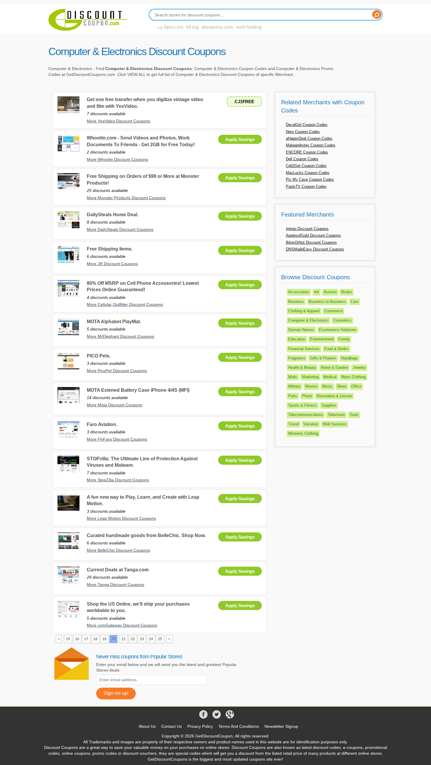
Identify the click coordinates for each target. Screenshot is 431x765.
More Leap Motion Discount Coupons (121, 518)
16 (77, 639)
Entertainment (322, 339)
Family (344, 339)
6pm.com (173, 27)
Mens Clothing (353, 377)
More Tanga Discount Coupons (115, 584)
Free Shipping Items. (110, 248)
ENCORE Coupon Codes (307, 152)
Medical (330, 377)
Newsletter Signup (281, 726)
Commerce (333, 311)
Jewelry (359, 367)
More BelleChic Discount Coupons (118, 550)
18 (95, 639)
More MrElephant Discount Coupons (120, 336)
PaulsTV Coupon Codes (306, 186)
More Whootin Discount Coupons (117, 159)
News (342, 386)
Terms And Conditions (238, 726)
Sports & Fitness (302, 405)
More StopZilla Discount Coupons (118, 480)
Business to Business (327, 301)
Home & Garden (334, 367)
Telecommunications (305, 415)
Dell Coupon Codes (302, 159)
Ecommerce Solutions (338, 330)
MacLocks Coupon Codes (308, 173)
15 (68, 639)
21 (124, 639)
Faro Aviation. (102, 424)
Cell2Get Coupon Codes (306, 165)
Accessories (298, 292)
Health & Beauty (302, 367)
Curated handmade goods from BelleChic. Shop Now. (146, 535)
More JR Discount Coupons (112, 263)
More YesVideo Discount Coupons (118, 121)
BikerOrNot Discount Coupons (311, 242)
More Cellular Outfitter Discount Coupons (125, 304)
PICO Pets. (99, 355)
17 (86, 639)
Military (294, 386)
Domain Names (301, 330)
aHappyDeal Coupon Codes (309, 138)
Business (296, 301)
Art (316, 292)
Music (327, 386)
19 (104, 639)
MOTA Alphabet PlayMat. (114, 321)
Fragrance (296, 358)
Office (356, 386)
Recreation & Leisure (334, 396)
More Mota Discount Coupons (114, 405)
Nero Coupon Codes (303, 132)
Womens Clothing (303, 433)
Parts (292, 396)
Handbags (349, 358)
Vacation (310, 424)
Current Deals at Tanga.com (118, 569)
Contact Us (171, 726)
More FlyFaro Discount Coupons (117, 439)
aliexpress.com (217, 27)
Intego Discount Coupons (307, 228)
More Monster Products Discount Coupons (126, 197)
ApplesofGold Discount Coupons (313, 235)
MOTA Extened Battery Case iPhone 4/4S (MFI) (138, 390)
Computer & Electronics (308, 320)
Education (296, 339)
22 (133, 639)
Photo (307, 396)
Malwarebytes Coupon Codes (310, 145)
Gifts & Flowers (323, 358)
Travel (293, 424)
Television (336, 415)
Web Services (335, 424)
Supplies (329, 405)
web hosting (249, 27)
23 (142, 639)
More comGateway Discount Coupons (122, 625)
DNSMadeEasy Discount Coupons (315, 249)
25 (160, 639)
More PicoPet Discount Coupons (117, 370)
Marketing (310, 377)
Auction (330, 292)
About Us (147, 726)
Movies (311, 386)
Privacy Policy (200, 726)
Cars (355, 301)
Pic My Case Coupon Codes (310, 179)
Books (346, 292)
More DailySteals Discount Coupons (120, 229)
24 (151, 639)
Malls (292, 377)
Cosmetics (342, 320)
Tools (354, 415)
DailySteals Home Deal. (112, 214)
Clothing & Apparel (304, 311)
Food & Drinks (336, 349)
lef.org (192, 27)
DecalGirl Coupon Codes (307, 124)
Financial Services (304, 349)
